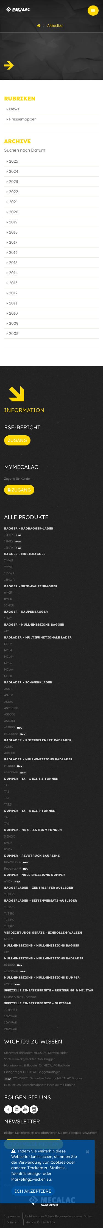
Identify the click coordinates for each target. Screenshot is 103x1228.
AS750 (8, 695)
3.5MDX (9, 836)
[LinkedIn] (17, 1109)
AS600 (8, 689)
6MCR (8, 592)
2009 (13, 323)
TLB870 (9, 907)
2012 (13, 293)
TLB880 (9, 913)
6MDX (8, 843)
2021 (13, 201)
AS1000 (9, 714)
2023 (13, 181)
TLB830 (9, 894)
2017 (13, 242)
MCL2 (8, 644)
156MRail (10, 1022)
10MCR (9, 605)
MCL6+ (9, 669)
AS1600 (9, 721)
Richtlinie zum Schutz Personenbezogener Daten (58, 1216)
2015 (13, 262)
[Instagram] (34, 1109)
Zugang (17, 440)
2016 (13, 252)
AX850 (8, 747)
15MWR (9, 580)
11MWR (9, 573)
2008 (13, 333)
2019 (13, 222)
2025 (13, 161)
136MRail (10, 1016)
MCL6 (8, 663)
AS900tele (11, 708)
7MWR (8, 560)
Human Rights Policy (40, 1222)
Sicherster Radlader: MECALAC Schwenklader (36, 1053)
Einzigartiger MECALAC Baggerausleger (32, 1072)
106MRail (10, 1010)
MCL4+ (9, 656)
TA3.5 (8, 804)
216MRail (10, 1029)
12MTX (12, 541)
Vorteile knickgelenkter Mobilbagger (29, 1059)
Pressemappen (23, 119)
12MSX (12, 535)
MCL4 (8, 650)
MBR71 (8, 939)
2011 (13, 303)
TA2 (6, 791)
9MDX (8, 849)
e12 (6, 631)
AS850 (8, 702)
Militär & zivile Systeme (20, 997)
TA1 (6, 785)
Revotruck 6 (16, 862)
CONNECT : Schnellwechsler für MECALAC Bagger (43, 1078)
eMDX (12, 881)
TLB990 (9, 926)
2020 (13, 211)
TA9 (6, 824)
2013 (13, 282)
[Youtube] (25, 1109)
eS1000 (13, 727)
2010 (13, 313)
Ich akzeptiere (33, 1191)
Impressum (12, 1216)
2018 (13, 232)
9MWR (8, 567)
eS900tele (15, 734)
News (14, 109)
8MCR (8, 599)
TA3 (6, 798)
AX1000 (9, 753)
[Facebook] (8, 1109)
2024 (13, 171)
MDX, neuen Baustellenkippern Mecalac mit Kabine (39, 1085)
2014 (13, 272)
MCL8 (8, 676)
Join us (11, 1222)
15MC (8, 618)
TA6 (6, 817)
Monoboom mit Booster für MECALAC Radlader (37, 1065)
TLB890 (9, 920)
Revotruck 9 (16, 868)
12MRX (12, 548)
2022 (13, 191)
